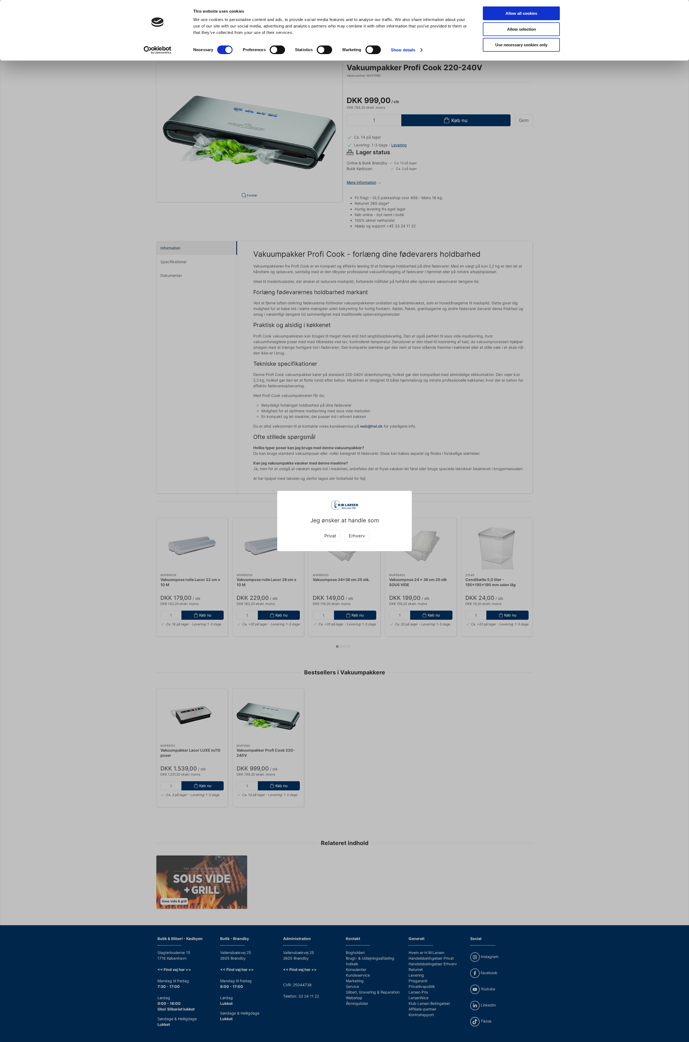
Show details (403, 50)
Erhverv (357, 535)
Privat (330, 535)
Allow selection (521, 29)
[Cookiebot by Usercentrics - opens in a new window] (157, 50)
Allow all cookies (521, 13)
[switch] (277, 49)
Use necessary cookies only (521, 45)
